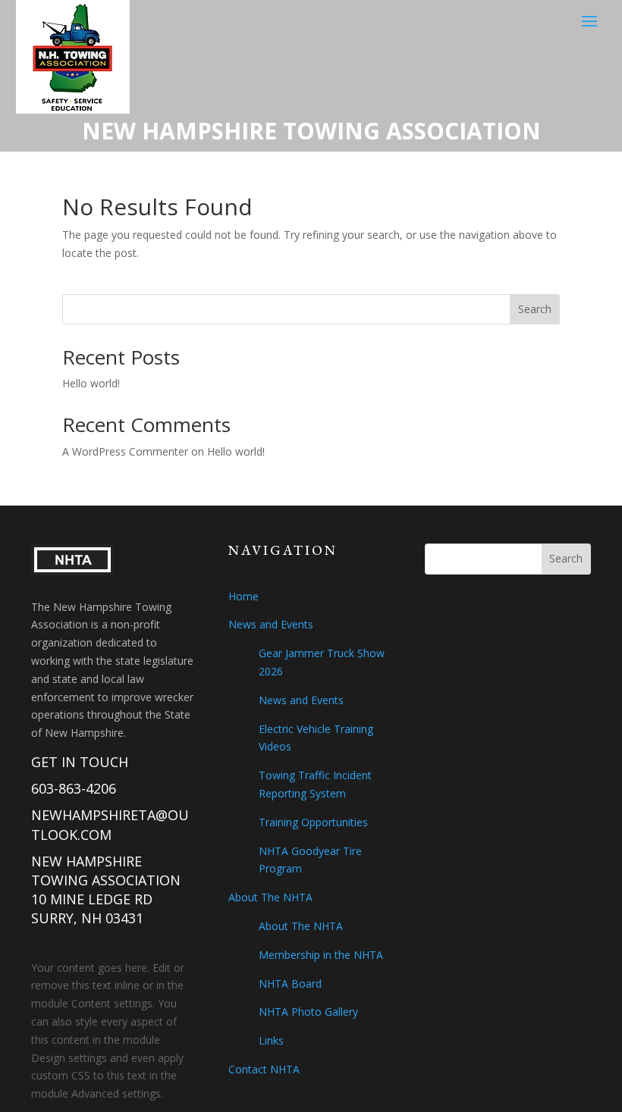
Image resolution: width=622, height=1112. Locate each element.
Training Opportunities (313, 822)
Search (534, 309)
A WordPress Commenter (125, 451)
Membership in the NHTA (321, 955)
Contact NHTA (264, 1069)
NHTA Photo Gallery (308, 1011)
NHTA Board (290, 983)
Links (271, 1040)
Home (243, 596)
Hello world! (91, 383)
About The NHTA (270, 897)
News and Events (270, 624)
